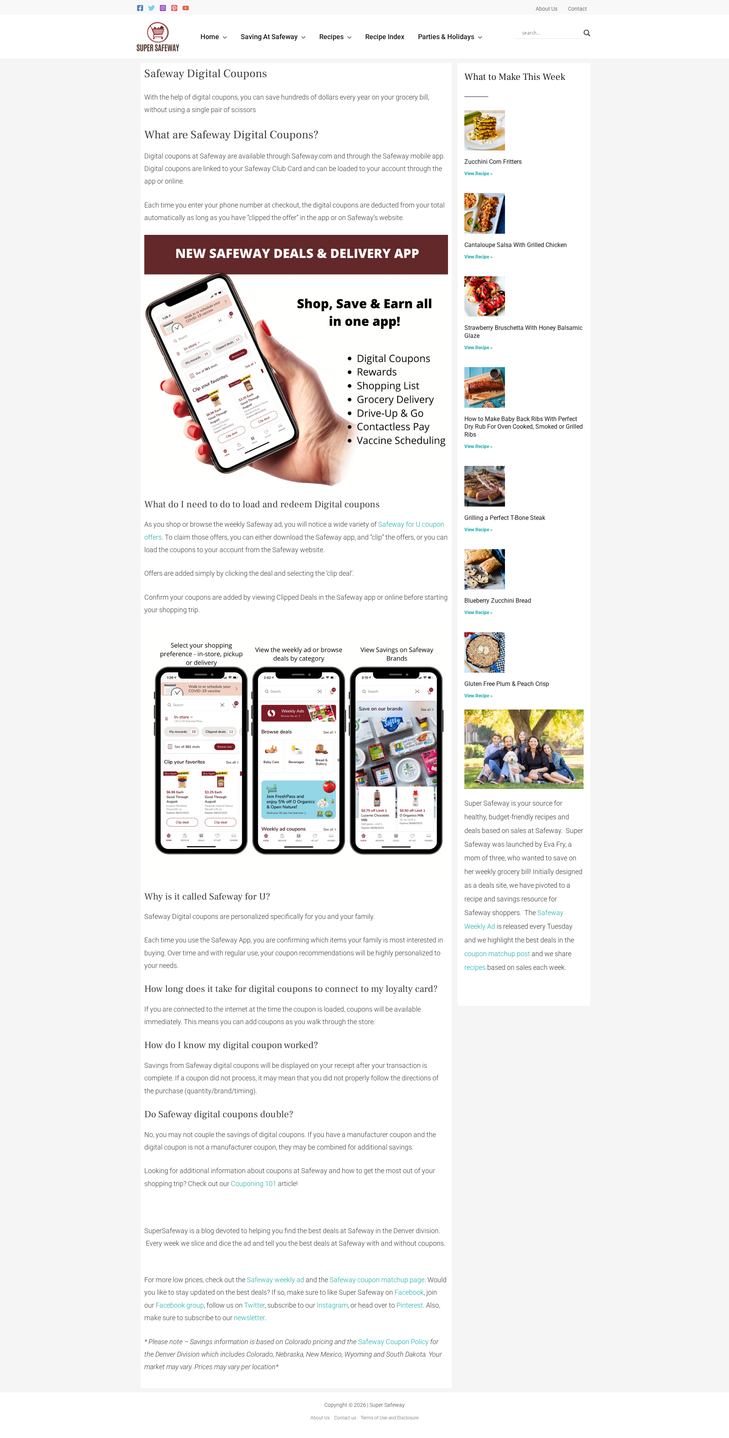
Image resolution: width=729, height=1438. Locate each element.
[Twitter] (151, 8)
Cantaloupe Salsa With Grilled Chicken (515, 245)
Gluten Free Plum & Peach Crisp (506, 683)
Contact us (345, 1418)
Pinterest (409, 1305)
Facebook (409, 1292)
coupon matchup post (497, 954)
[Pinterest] (174, 8)
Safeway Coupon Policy (393, 1342)
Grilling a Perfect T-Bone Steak (504, 517)
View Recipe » (478, 173)
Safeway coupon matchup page (377, 1280)
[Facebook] (140, 8)
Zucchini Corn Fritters (493, 161)
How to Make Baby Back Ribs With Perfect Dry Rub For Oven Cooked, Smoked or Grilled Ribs (523, 427)
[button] (223, 36)
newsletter (249, 1318)
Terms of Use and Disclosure (389, 1418)
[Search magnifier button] (587, 33)
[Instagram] (162, 8)
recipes (475, 967)
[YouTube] (185, 8)
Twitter (254, 1305)
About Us (320, 1418)
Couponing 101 (253, 1184)
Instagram (332, 1305)
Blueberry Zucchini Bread (497, 600)
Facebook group (180, 1305)
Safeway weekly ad (275, 1280)
